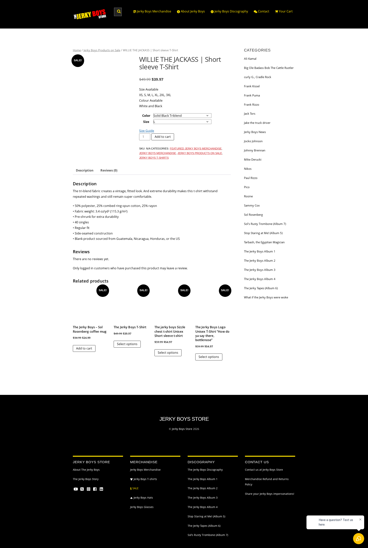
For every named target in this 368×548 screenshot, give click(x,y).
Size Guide (146, 131)
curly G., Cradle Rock (257, 77)
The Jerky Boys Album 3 (259, 270)
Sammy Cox (252, 205)
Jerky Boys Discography (231, 11)
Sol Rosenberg (253, 214)
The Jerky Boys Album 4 (259, 279)
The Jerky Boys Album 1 (259, 251)
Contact (263, 11)
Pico (247, 187)
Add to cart (163, 137)
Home (77, 50)
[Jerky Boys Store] (90, 18)
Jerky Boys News (255, 132)
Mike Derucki (252, 159)
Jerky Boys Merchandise (153, 11)
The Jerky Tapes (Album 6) (261, 288)
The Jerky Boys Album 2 (259, 260)
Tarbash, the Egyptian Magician (264, 242)
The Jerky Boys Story (86, 479)
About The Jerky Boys (86, 469)
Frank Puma (252, 95)
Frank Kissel (252, 86)
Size (146, 122)
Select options (127, 344)
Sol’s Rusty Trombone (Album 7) (208, 535)
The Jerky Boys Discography (205, 469)
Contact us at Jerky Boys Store (264, 469)
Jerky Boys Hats (143, 497)
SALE (135, 488)
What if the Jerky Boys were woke (266, 297)
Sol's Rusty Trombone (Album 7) (265, 224)
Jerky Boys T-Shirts (154, 157)
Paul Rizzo (250, 178)
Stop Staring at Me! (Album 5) (263, 233)
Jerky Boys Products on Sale (102, 50)
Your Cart (285, 11)
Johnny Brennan (254, 150)
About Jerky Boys (192, 11)
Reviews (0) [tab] (108, 170)
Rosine (248, 196)
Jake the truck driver (257, 123)
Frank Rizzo (251, 104)
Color (146, 116)
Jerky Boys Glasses (142, 507)
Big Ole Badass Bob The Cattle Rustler (269, 68)
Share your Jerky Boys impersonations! (269, 494)
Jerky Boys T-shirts (145, 479)
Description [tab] (85, 170)
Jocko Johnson (253, 141)
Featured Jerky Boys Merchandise (196, 148)
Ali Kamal (250, 58)
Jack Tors (249, 113)
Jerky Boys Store (182, 429)
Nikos (247, 169)
